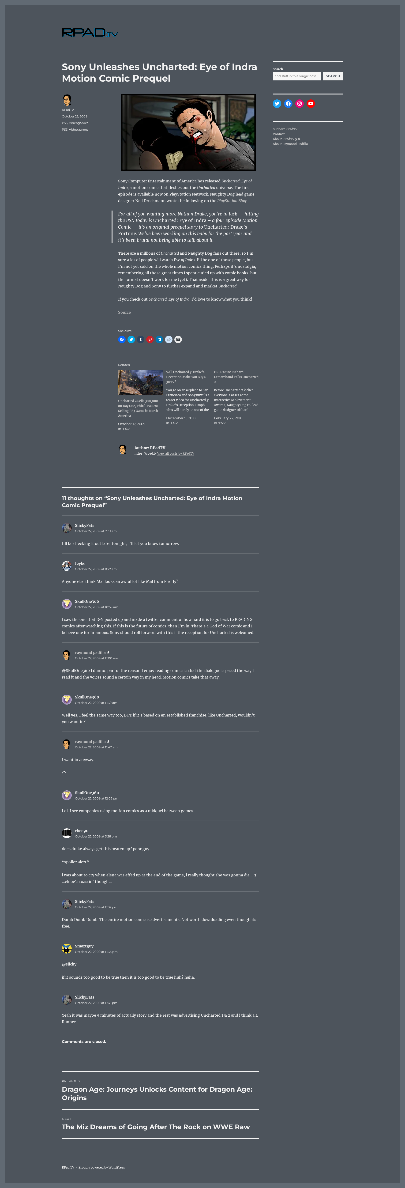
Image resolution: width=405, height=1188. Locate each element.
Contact (279, 134)
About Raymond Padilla (290, 144)
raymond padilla (90, 652)
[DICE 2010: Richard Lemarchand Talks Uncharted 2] (238, 397)
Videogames (78, 123)
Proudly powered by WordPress (102, 1167)
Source (124, 312)
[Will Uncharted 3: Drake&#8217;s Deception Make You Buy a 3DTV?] (190, 397)
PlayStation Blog (231, 200)
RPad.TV (68, 1167)
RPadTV (68, 110)
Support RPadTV (285, 129)
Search (278, 69)
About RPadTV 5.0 (286, 139)
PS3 (65, 123)
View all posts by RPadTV (175, 454)
